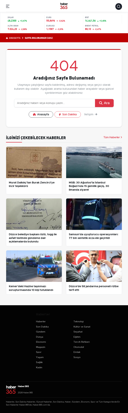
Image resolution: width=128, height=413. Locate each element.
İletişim (89, 114)
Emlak (77, 352)
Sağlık (39, 362)
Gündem (40, 331)
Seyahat (78, 331)
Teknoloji (79, 321)
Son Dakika (69, 114)
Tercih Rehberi (82, 341)
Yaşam (40, 357)
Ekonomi (41, 341)
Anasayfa (14, 37)
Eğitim (77, 336)
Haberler (41, 321)
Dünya (39, 336)
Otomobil (79, 347)
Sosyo (77, 357)
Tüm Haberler (112, 137)
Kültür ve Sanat (82, 326)
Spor (39, 352)
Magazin (40, 347)
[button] (7, 7)
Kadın (39, 367)
